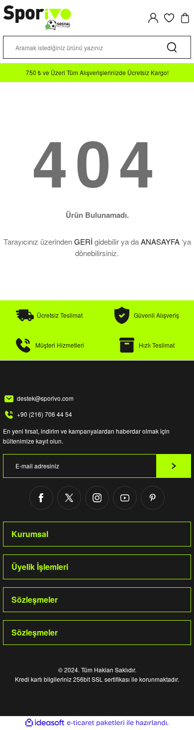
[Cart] (185, 18)
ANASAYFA (160, 241)
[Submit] (173, 466)
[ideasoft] (45, 723)
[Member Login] (153, 18)
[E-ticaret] (96, 723)
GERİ (83, 241)
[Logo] (37, 18)
